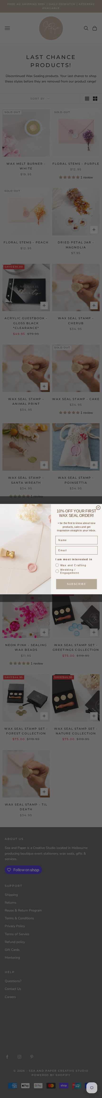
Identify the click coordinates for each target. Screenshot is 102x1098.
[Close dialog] (98, 508)
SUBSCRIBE (76, 584)
